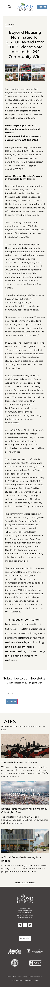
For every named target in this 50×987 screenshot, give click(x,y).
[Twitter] (30, 925)
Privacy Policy (22, 977)
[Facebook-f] (25, 925)
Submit (11, 701)
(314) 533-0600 (27, 915)
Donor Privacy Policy (36, 977)
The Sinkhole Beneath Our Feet (19, 762)
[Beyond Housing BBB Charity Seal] (35, 965)
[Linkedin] (20, 925)
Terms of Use (11, 977)
